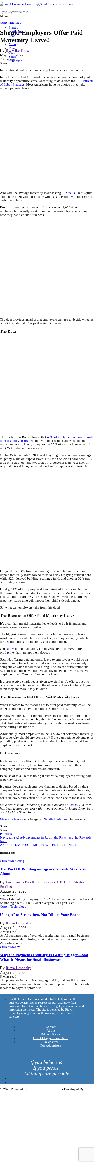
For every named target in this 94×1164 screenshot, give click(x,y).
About (51, 1030)
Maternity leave (10, 819)
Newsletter (51, 1042)
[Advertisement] (47, 140)
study (10, 648)
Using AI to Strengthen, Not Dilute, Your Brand (40, 915)
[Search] (1, 8)
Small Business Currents (44, 1089)
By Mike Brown (18, 50)
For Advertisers (50, 1045)
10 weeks (68, 193)
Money (13, 44)
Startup (13, 27)
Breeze (72, 805)
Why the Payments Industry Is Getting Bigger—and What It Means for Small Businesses (44, 957)
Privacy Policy (51, 1034)
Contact (51, 1027)
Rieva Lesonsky (18, 923)
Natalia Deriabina (56, 819)
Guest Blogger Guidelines (50, 1038)
